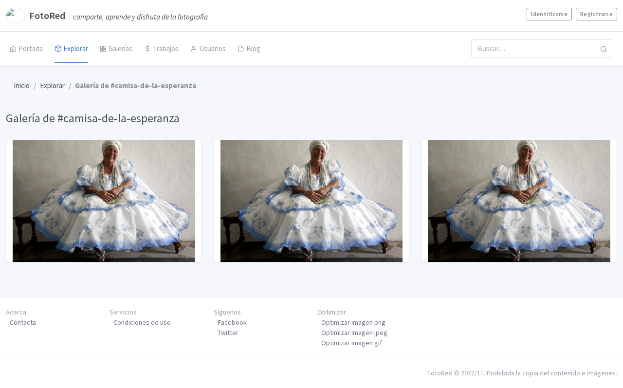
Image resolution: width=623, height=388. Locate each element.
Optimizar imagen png (353, 322)
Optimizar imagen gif (351, 342)
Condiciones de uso (142, 322)
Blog (253, 48)
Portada (30, 48)
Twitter (228, 332)
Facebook (232, 322)
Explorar (75, 48)
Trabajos (166, 48)
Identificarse (549, 14)
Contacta (23, 322)
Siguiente (14, 279)
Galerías (120, 48)
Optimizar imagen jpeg (354, 332)
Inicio (22, 85)
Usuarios (212, 48)
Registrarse (596, 14)
